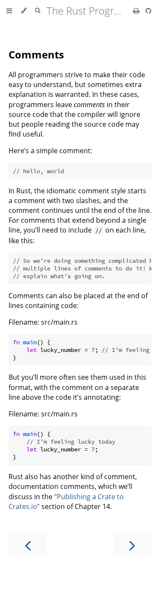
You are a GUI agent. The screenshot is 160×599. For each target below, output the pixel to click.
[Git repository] (148, 10)
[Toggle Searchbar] (37, 10)
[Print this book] (137, 10)
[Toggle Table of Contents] (9, 10)
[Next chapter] (132, 544)
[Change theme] (24, 10)
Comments (36, 54)
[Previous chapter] (28, 544)
